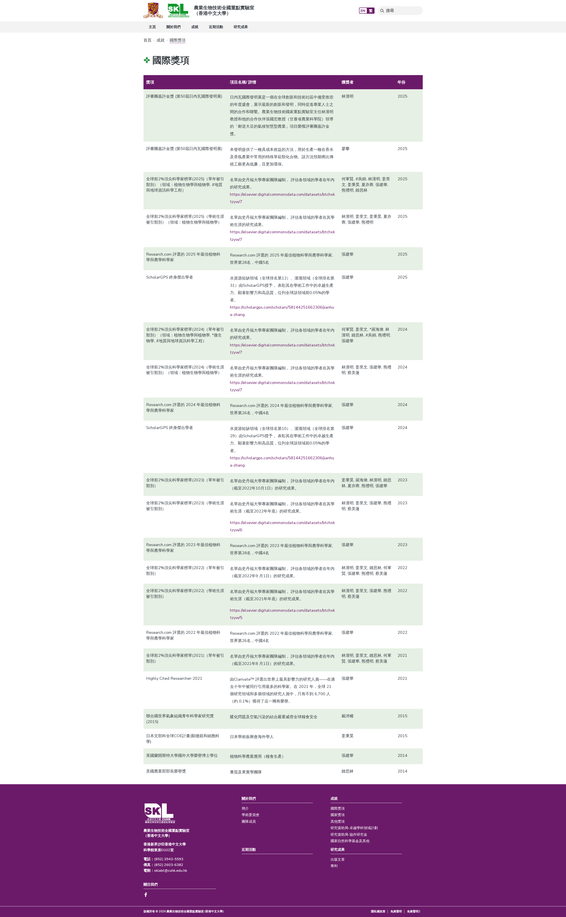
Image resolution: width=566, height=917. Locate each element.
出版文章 (338, 859)
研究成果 (241, 27)
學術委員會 (250, 815)
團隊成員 (249, 821)
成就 (194, 27)
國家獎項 (338, 815)
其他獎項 (338, 821)
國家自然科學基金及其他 (350, 841)
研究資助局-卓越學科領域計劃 (354, 828)
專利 (334, 866)
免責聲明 (396, 911)
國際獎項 (338, 808)
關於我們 (173, 27)
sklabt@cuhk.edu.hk (170, 870)
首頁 (147, 40)
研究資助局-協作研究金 (349, 834)
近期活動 (216, 27)
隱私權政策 (378, 911)
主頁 (152, 27)
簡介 (245, 808)
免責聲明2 (413, 911)
